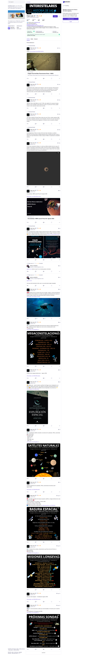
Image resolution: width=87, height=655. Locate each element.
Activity (28, 39)
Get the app (16, 652)
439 (27, 20)
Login (71, 21)
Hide (58, 152)
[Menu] (59, 16)
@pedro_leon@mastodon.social (32, 17)
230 (33, 20)
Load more (43, 652)
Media (32, 39)
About (15, 648)
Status (17, 648)
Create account (71, 18)
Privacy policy (10, 649)
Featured (35, 39)
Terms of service (16, 649)
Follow (55, 16)
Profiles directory (22, 648)
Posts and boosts (30, 42)
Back (29, 2)
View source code (15, 653)
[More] (59, 78)
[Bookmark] (51, 78)
